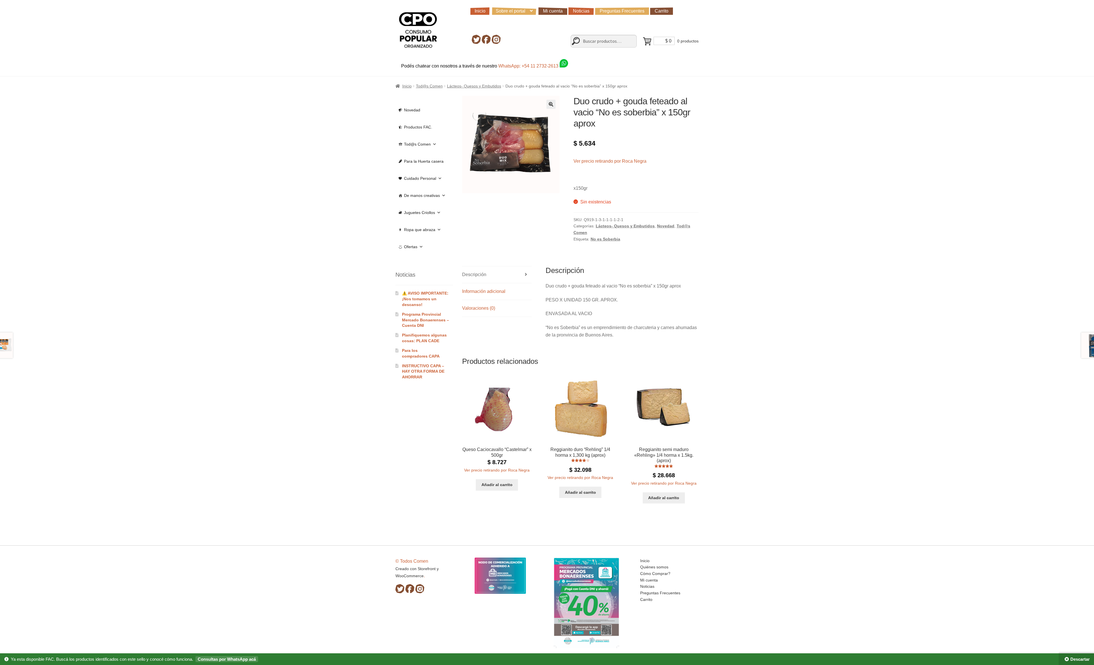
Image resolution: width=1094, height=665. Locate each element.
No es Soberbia (605, 239)
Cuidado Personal (420, 178)
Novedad (665, 226)
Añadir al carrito (497, 484)
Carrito (661, 11)
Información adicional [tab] (483, 291)
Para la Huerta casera (424, 161)
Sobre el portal (510, 11)
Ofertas (410, 246)
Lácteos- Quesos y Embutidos (474, 86)
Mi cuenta (553, 11)
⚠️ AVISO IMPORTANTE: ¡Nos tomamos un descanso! (425, 299)
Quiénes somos (654, 567)
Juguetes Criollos (419, 212)
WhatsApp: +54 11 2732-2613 (529, 66)
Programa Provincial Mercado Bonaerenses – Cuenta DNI (425, 320)
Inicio (480, 11)
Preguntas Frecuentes (622, 11)
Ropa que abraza (419, 229)
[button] (551, 104)
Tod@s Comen (429, 86)
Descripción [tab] (474, 274)
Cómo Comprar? (655, 573)
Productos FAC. (418, 127)
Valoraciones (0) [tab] (478, 308)
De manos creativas (422, 195)
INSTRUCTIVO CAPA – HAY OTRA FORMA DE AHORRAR (423, 372)
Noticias (581, 11)
